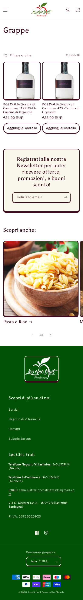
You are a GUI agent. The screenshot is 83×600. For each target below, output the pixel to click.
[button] (5, 10)
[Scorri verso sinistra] (32, 335)
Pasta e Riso (15, 321)
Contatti (14, 428)
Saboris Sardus (20, 438)
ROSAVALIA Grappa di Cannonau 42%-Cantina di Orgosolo (61, 108)
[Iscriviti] (65, 197)
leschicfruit (34, 592)
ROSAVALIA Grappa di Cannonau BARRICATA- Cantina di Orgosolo (20, 108)
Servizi (13, 409)
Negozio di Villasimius (24, 419)
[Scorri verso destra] (51, 335)
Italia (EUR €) (40, 561)
